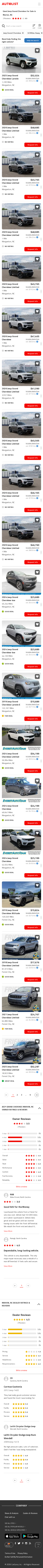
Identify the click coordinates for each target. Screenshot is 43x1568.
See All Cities (10, 1523)
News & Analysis (11, 1513)
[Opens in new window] (12, 1536)
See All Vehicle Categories (16, 1530)
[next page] (37, 1095)
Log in (38, 1545)
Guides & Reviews (30, 1513)
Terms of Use (10, 1553)
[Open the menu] (39, 4)
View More (8, 1231)
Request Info (33, 92)
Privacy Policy (22, 1553)
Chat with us (10, 1517)
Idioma (7, 1546)
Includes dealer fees (32, 78)
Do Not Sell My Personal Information (18, 1556)
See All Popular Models (15, 1526)
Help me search (33, 40)
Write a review (21, 1186)
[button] (34, 26)
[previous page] (6, 1095)
